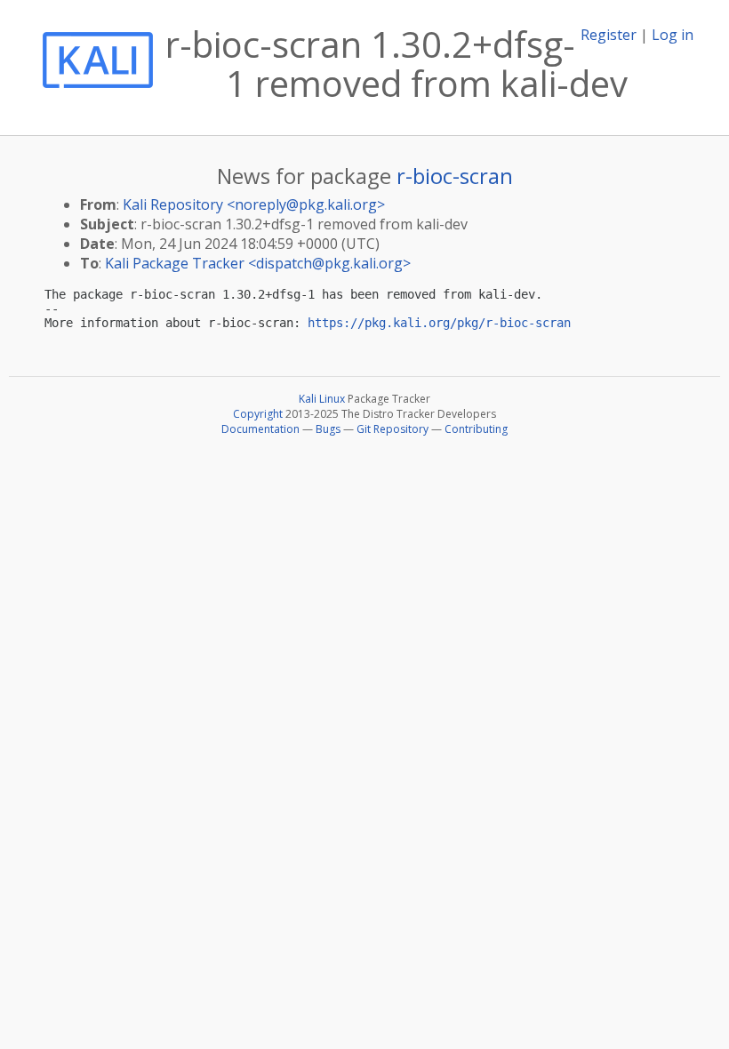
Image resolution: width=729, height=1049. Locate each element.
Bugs (328, 428)
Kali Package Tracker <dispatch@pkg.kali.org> (258, 263)
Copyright (258, 413)
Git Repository (392, 428)
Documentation (260, 428)
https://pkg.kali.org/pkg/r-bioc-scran (439, 323)
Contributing (476, 428)
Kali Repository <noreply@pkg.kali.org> (254, 204)
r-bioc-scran (455, 175)
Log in (672, 34)
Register (609, 34)
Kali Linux (322, 398)
